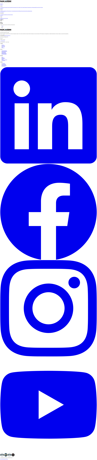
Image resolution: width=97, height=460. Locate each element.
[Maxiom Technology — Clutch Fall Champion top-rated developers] (6, 456)
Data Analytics (37, 7)
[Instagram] (48, 356)
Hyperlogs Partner (10, 14)
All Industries (3, 60)
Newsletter (6, 18)
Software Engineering (4, 51)
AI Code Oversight (22, 7)
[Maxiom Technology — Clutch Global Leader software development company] (2, 456)
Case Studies (4, 14)
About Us (7, 14)
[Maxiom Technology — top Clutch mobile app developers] (9, 456)
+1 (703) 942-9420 (2, 40)
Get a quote (2, 19)
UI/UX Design (41, 7)
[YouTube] (48, 452)
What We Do (3, 45)
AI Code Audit (18, 7)
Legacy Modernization (33, 7)
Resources (4, 18)
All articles (1, 18)
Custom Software (9, 7)
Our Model (1, 14)
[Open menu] (1, 20)
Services (1, 3)
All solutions (1, 7)
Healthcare (3, 57)
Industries (1, 8)
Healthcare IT (3, 58)
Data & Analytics (4, 52)
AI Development (5, 7)
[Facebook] (48, 259)
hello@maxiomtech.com (7, 35)
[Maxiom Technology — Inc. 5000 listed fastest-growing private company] (13, 456)
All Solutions (3, 63)
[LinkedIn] (48, 163)
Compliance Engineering (27, 7)
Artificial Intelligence (4, 50)
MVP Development (14, 7)
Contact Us (3, 47)
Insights (1, 15)
